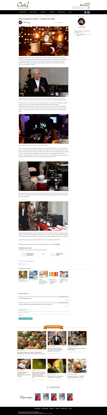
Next (88, 21)
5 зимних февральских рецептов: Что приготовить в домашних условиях (24, 374)
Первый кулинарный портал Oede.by (28, 239)
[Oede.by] (24, 5)
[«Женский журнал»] (38, 397)
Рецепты (51, 12)
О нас (70, 12)
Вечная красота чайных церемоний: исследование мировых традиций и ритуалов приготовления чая (39, 375)
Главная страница (22, 15)
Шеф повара (33, 12)
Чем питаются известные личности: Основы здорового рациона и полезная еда (55, 350)
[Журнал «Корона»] (46, 397)
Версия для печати (23, 263)
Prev (74, 21)
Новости (43, 12)
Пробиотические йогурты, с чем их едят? (64, 281)
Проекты (30, 15)
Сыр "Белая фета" (33, 279)
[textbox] (80, 8)
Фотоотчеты (61, 12)
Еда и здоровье (20, 370)
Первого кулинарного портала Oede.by (36, 62)
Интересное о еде (36, 370)
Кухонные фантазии (72, 374)
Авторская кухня (21, 350)
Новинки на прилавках (38, 15)
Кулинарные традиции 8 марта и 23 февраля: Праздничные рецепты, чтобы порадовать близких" (31, 353)
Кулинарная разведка (72, 346)
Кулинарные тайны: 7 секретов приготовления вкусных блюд (75, 376)
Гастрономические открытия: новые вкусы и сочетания (55, 376)
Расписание (22, 12)
